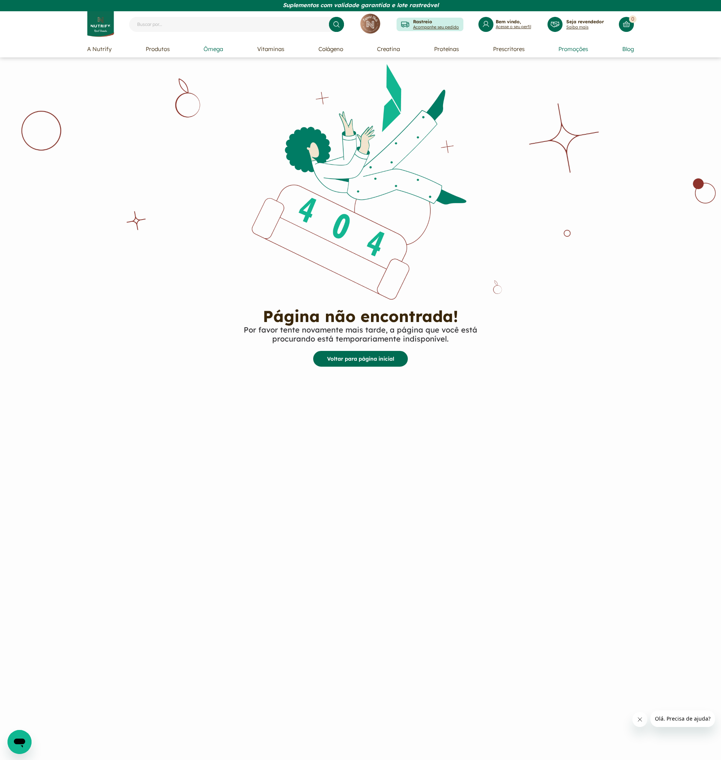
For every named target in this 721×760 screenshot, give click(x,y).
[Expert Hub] (370, 24)
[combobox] (236, 24)
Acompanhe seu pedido (436, 27)
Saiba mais (577, 27)
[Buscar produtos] (336, 24)
